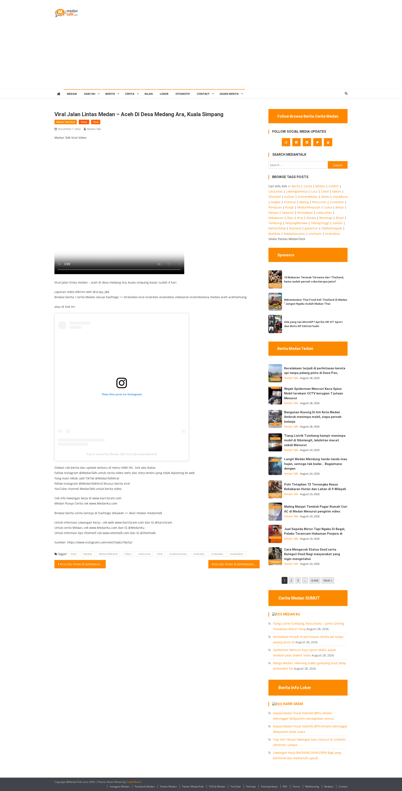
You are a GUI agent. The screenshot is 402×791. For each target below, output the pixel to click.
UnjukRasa (340, 197)
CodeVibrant (133, 782)
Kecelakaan (305, 212)
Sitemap (251, 786)
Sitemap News (269, 786)
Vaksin (336, 191)
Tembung (275, 223)
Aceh (74, 554)
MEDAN (72, 94)
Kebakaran (275, 218)
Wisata (311, 218)
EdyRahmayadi (331, 228)
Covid (325, 191)
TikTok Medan (217, 786)
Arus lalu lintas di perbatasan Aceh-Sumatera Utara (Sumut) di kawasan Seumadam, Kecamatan (83, 564)
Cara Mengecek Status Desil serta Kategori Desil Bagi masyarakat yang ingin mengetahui (312, 554)
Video (84, 121)
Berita (110, 94)
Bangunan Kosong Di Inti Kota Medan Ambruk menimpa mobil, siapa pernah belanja (312, 417)
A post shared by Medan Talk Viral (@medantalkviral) (122, 454)
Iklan (148, 94)
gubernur (311, 228)
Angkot (276, 202)
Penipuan (275, 207)
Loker (164, 94)
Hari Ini (89, 94)
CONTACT (203, 94)
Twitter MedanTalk (193, 786)
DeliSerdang (277, 228)
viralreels (198, 554)
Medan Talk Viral (66, 121)
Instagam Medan (119, 786)
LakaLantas (324, 212)
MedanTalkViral (108, 554)
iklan (290, 218)
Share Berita (229, 94)
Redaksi (328, 786)
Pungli (289, 207)
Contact (343, 786)
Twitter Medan (168, 786)
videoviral (144, 554)
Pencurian (319, 202)
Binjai (340, 218)
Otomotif (182, 94)
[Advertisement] (201, 57)
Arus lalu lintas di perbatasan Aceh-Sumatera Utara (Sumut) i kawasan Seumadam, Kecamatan (236, 564)
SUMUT (334, 186)
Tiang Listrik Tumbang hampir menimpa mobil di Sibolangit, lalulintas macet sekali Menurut (314, 440)
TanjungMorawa (296, 223)
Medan (87, 554)
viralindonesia (178, 554)
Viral (95, 121)
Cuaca (328, 207)
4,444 (314, 580)
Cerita (129, 94)
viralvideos (236, 554)
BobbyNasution (294, 234)
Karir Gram (293, 704)
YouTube (236, 786)
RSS (285, 786)
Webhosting (312, 786)
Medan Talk (94, 129)
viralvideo (217, 554)
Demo (325, 197)
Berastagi (325, 218)
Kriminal (290, 202)
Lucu (314, 191)
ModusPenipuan (308, 207)
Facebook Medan (145, 786)
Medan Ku (291, 614)
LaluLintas (275, 191)
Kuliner (289, 197)
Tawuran (288, 212)
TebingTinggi (320, 223)
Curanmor (337, 202)
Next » (327, 580)
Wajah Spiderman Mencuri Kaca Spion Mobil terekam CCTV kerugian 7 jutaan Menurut (313, 393)
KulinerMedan (308, 197)
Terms (296, 786)
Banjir (340, 207)
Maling (304, 202)
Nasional (295, 228)
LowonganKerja (297, 191)
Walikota (274, 234)
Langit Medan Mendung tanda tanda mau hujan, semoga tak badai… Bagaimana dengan (315, 463)
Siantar (337, 223)
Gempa (273, 212)
